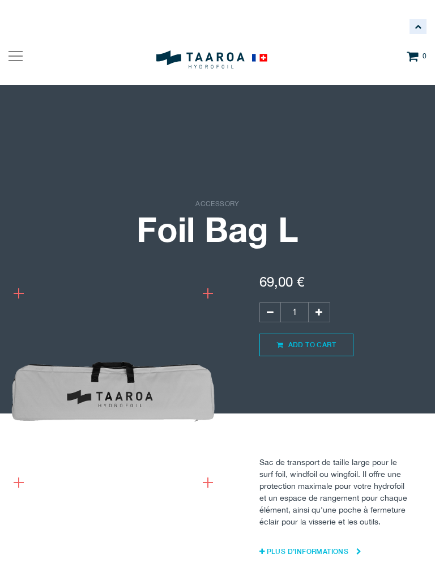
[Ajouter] (319, 312)
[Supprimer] (270, 312)
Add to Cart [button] (311, 344)
